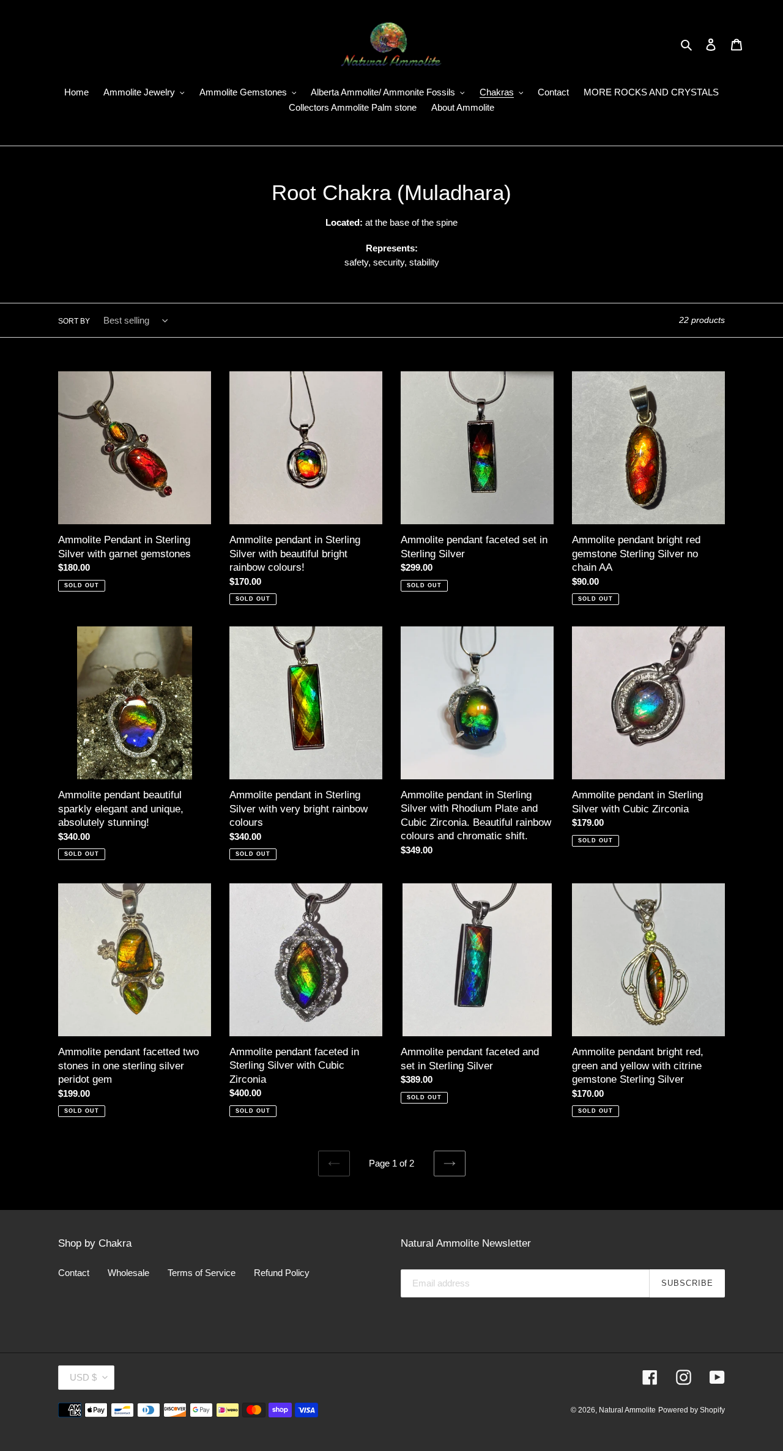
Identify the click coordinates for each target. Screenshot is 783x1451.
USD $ (83, 1377)
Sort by (74, 321)
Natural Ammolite (627, 1410)
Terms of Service (202, 1272)
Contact (73, 1272)
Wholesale (128, 1272)
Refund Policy (282, 1272)
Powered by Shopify (691, 1410)
